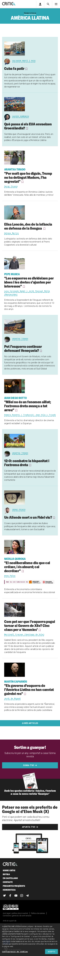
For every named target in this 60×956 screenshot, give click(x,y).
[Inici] (10, 864)
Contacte (8, 882)
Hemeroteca (30, 13)
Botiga (6, 874)
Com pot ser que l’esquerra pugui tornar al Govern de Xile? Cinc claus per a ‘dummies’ (29, 625)
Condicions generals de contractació (17, 916)
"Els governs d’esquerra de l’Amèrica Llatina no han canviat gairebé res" (29, 688)
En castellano (10, 878)
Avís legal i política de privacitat (15, 913)
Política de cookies (38, 913)
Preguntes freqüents (14, 886)
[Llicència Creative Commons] (30, 907)
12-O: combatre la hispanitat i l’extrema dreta (26, 462)
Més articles (31, 723)
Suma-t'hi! (28, 765)
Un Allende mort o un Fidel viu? (28, 517)
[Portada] (8, 4)
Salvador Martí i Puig (23, 60)
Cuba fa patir (14, 68)
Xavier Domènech (20, 116)
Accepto (51, 951)
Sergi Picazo (18, 509)
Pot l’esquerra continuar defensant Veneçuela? (23, 348)
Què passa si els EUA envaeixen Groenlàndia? (28, 126)
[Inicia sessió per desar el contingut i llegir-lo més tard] (26, 68)
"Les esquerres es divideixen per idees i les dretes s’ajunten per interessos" (29, 280)
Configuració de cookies (15, 951)
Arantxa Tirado (20, 338)
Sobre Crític (9, 870)
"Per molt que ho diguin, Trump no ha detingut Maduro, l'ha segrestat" (28, 176)
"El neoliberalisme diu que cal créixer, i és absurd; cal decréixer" (27, 565)
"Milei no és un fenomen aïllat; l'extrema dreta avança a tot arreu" (27, 404)
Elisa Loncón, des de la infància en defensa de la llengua (28, 226)
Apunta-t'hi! (28, 827)
